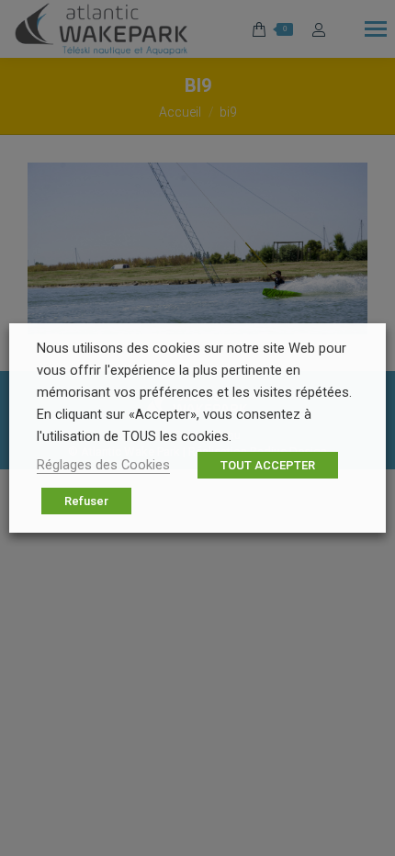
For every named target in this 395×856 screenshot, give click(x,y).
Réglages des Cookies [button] (103, 464)
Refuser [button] (86, 501)
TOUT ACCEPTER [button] (267, 465)
